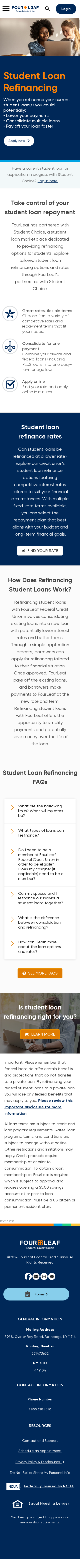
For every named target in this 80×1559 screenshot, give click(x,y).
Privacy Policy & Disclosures (39, 1462)
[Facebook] (28, 1276)
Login (66, 9)
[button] (47, 8)
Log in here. (48, 180)
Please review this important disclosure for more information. (38, 1107)
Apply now (16, 141)
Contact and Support (40, 1440)
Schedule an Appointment (40, 1451)
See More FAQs (42, 973)
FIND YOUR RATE (42, 550)
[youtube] (51, 1276)
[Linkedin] (36, 1276)
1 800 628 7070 (40, 1409)
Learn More (42, 1034)
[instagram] (44, 1276)
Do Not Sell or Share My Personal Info (40, 1473)
